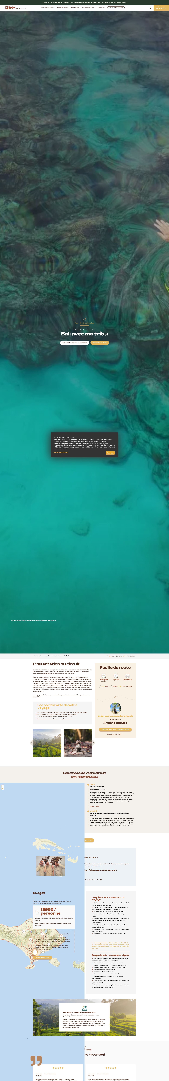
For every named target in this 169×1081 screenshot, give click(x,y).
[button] (23, 931)
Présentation (38, 656)
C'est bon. (110, 453)
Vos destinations (47, 7)
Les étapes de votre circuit (53, 656)
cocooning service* (100, 943)
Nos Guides (75, 8)
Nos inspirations (62, 8)
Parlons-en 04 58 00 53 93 (161, 8)
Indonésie (30, 620)
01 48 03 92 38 (73, 874)
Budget (66, 656)
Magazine (101, 8)
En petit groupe (39, 620)
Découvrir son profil (114, 734)
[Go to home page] (15, 7)
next (92, 743)
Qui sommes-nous (88, 7)
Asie (24, 620)
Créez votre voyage (116, 8)
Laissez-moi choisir (61, 452)
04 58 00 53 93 (73, 878)
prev (33, 743)
